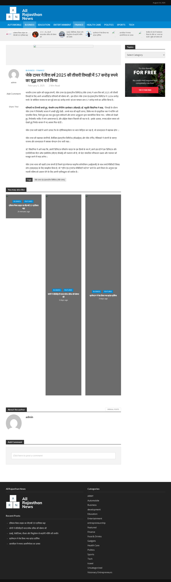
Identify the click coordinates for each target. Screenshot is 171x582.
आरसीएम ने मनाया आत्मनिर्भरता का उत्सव (24, 543)
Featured (28, 201)
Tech (131, 24)
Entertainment (62, 24)
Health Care (94, 24)
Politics (109, 24)
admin (13, 82)
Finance (79, 24)
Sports (121, 24)
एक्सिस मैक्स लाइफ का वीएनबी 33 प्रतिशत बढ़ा (23, 206)
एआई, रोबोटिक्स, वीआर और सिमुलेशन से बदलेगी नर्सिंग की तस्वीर (33, 533)
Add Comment (14, 93)
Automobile (14, 24)
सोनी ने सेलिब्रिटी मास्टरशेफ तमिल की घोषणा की (63, 295)
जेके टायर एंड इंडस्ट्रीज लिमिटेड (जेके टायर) (50, 179)
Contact (45, 31)
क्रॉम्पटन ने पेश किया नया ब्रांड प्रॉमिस (103, 295)
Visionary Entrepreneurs (22, 31)
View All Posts (113, 409)
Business (29, 24)
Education (44, 24)
